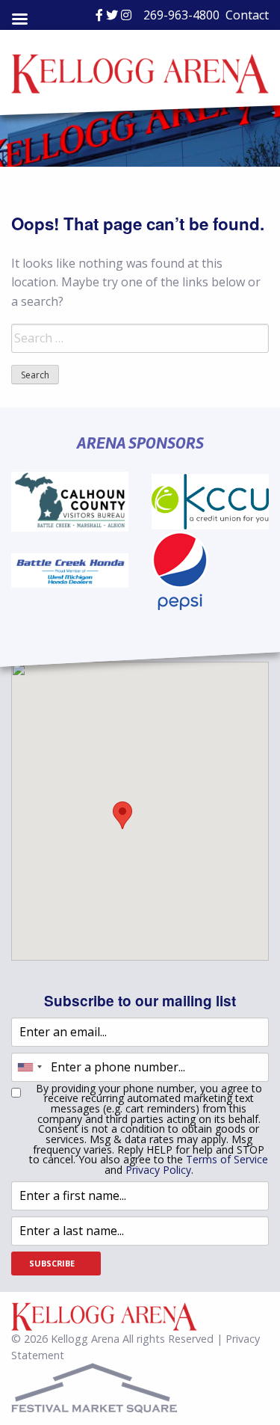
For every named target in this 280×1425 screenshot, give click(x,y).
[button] (122, 815)
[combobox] (29, 1067)
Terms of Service (227, 1159)
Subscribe (52, 1263)
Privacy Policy (158, 1170)
